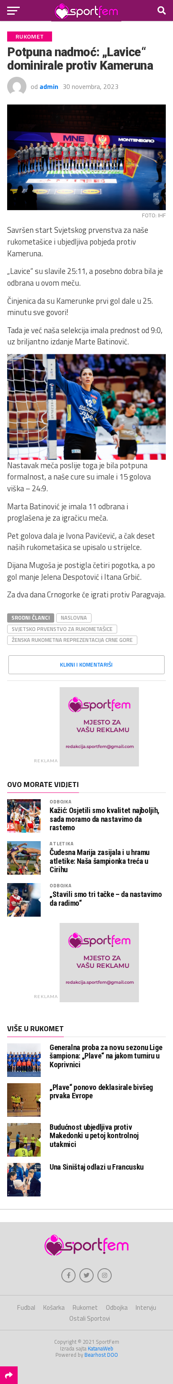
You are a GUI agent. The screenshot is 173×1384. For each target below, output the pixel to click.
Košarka (54, 1307)
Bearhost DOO (101, 1354)
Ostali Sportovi (89, 1318)
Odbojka (61, 801)
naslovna (74, 617)
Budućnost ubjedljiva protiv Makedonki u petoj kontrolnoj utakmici (94, 1135)
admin (48, 86)
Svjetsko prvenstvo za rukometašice (62, 629)
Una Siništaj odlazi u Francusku (97, 1166)
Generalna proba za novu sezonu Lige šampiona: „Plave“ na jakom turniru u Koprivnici (106, 1056)
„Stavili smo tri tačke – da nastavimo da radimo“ (106, 898)
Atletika (61, 843)
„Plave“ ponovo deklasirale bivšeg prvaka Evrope (101, 1091)
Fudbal (26, 1307)
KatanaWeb (100, 1348)
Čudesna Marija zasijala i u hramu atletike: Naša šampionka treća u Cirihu (99, 860)
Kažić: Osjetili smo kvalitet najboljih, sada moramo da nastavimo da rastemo (105, 818)
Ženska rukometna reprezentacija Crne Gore (72, 640)
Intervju (146, 1307)
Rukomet (85, 1307)
